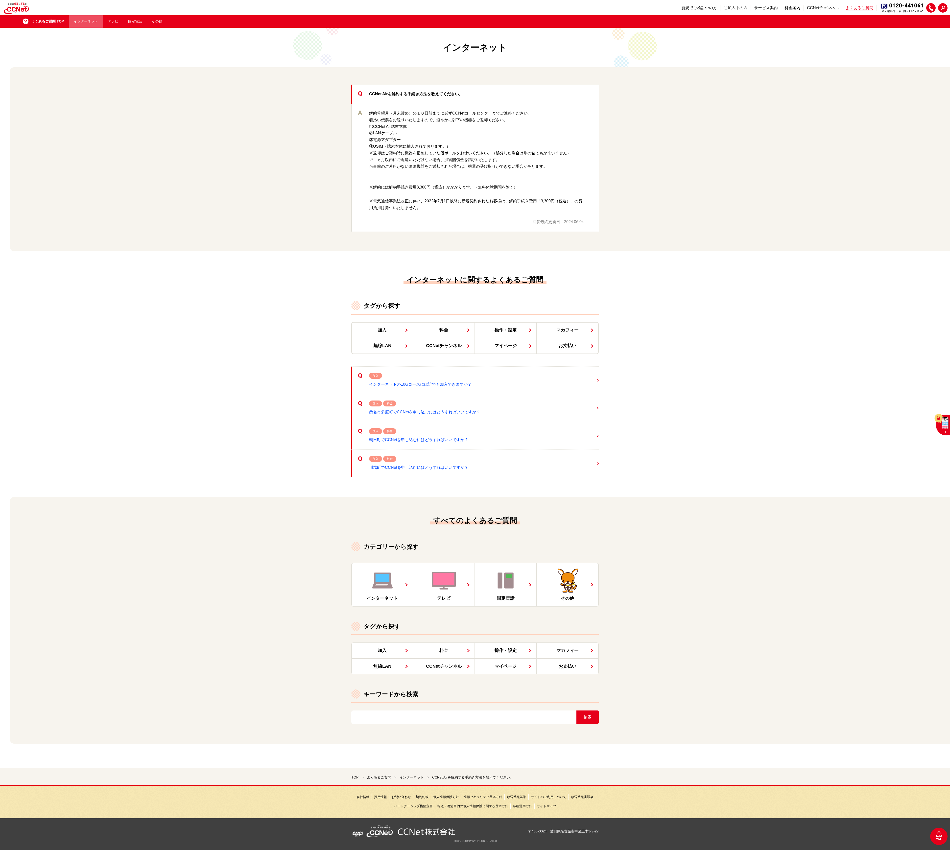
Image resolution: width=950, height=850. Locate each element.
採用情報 (380, 797)
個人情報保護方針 (446, 797)
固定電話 (135, 21)
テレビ (113, 21)
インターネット (86, 21)
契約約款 (422, 797)
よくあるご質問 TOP (47, 21)
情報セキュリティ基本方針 (483, 797)
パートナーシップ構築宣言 (413, 806)
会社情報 (362, 797)
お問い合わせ (401, 797)
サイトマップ (546, 806)
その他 (157, 21)
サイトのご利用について (548, 797)
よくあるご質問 (379, 777)
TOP (354, 777)
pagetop (939, 838)
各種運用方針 (522, 806)
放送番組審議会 (582, 797)
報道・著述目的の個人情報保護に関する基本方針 (472, 806)
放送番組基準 (516, 797)
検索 (588, 717)
